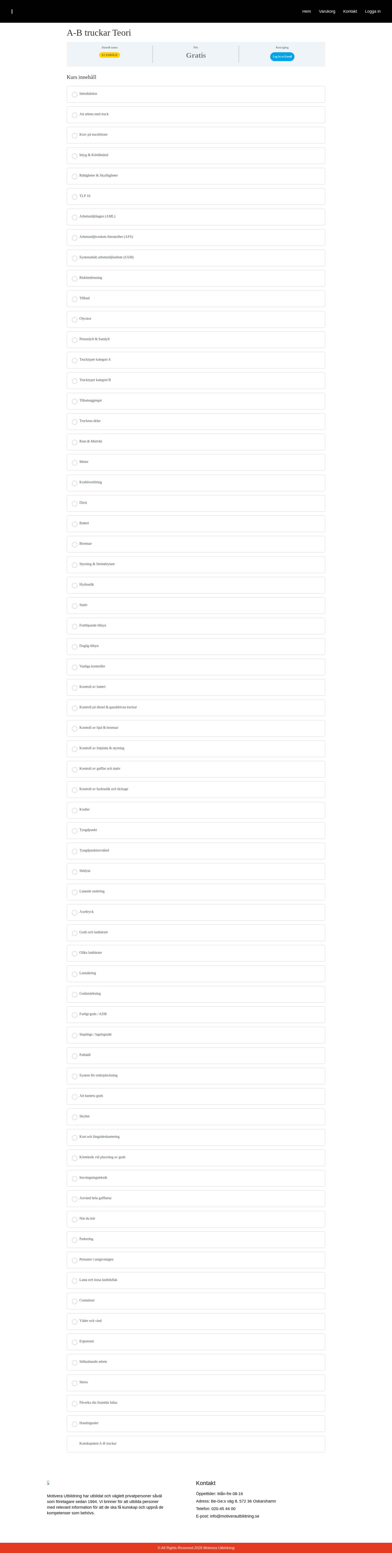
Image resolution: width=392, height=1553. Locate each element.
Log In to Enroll (282, 56)
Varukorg (327, 11)
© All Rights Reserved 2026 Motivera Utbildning (196, 1548)
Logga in (373, 11)
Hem (306, 11)
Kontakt (350, 11)
